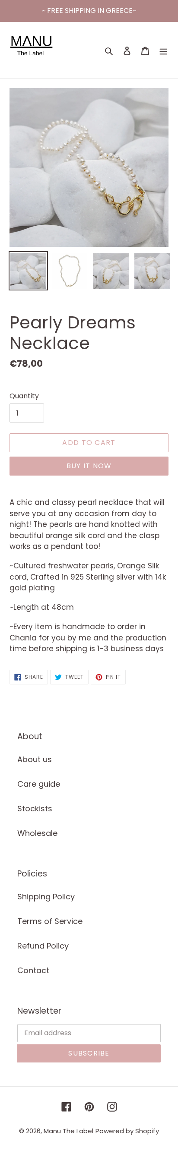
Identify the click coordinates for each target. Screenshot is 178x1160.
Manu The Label (68, 1130)
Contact (33, 970)
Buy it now (89, 466)
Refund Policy (43, 945)
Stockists (34, 808)
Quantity (24, 396)
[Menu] (163, 50)
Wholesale (37, 833)
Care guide (38, 784)
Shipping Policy (46, 896)
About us (34, 759)
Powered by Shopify (127, 1130)
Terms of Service (50, 921)
